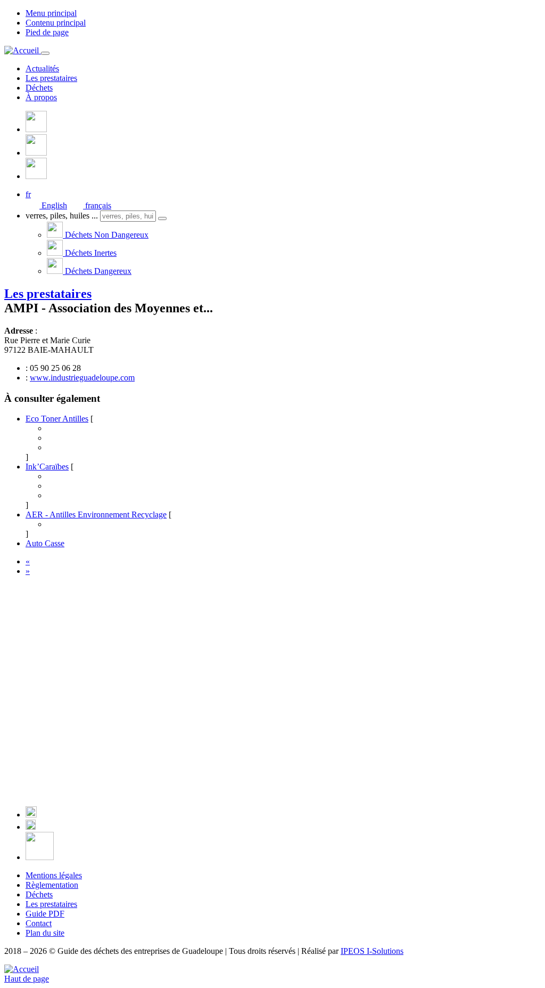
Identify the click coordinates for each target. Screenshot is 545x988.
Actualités (42, 68)
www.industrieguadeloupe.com (82, 377)
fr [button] (28, 194)
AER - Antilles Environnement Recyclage (96, 514)
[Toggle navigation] (45, 53)
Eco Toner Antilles (57, 418)
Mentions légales (54, 875)
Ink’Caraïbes (47, 466)
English (53, 205)
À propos (41, 97)
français (97, 205)
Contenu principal (56, 22)
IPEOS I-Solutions (372, 950)
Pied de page (47, 32)
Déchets (39, 87)
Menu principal (51, 13)
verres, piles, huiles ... (62, 215)
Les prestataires (51, 78)
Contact (39, 923)
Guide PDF (45, 913)
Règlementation (52, 884)
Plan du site (45, 932)
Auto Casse (45, 543)
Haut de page (26, 978)
